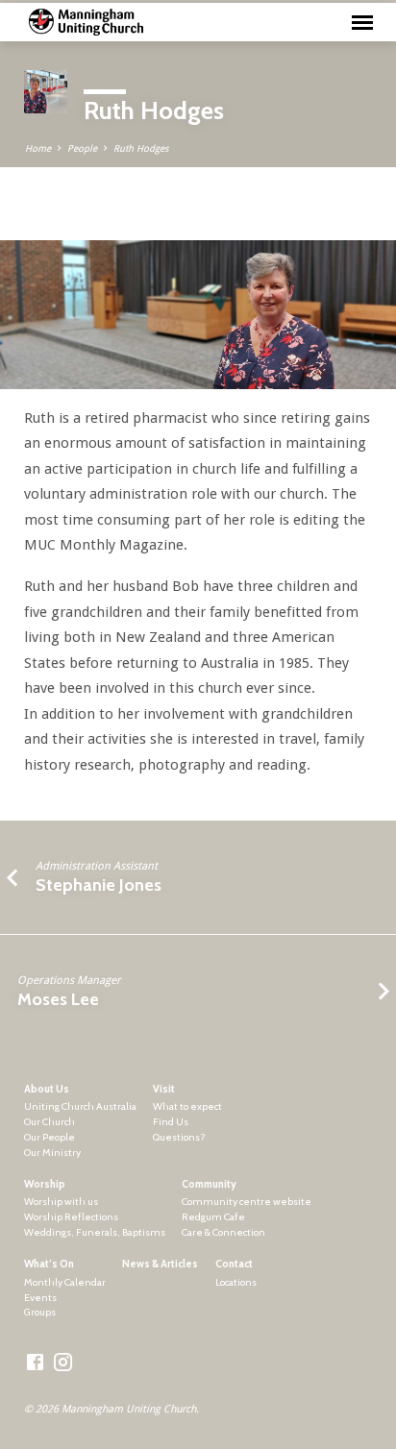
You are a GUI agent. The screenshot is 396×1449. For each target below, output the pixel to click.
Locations (236, 1282)
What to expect (187, 1106)
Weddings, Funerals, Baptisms (94, 1232)
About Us (46, 1089)
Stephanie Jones (98, 884)
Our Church (49, 1122)
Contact (234, 1264)
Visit (164, 1089)
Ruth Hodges (140, 148)
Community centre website (246, 1201)
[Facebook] (35, 1363)
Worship (44, 1184)
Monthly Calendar (65, 1282)
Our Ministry (52, 1152)
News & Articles (160, 1264)
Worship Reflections (71, 1217)
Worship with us (61, 1201)
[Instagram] (63, 1363)
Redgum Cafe (213, 1217)
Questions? (179, 1137)
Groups (40, 1312)
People (82, 148)
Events (40, 1297)
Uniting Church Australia (80, 1106)
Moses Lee (58, 999)
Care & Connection (223, 1232)
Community (209, 1184)
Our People (49, 1137)
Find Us (170, 1122)
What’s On (49, 1264)
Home (38, 148)
